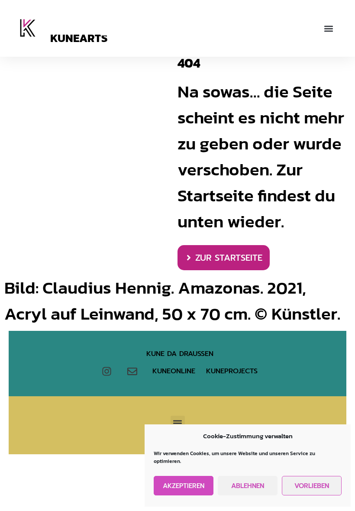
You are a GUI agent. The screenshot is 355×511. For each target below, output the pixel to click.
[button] (328, 28)
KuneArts (78, 37)
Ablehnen (247, 486)
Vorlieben (311, 486)
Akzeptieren (183, 486)
